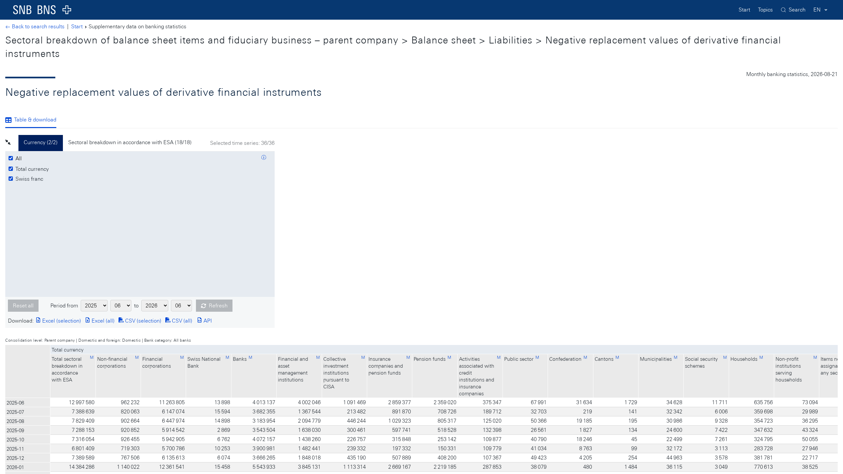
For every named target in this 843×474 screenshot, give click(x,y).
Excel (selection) (61, 321)
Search (797, 10)
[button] (11, 143)
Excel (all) (102, 321)
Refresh (218, 306)
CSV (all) (181, 321)
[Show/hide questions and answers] (263, 158)
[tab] (33, 120)
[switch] (19, 159)
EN (817, 10)
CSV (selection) (142, 321)
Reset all (23, 306)
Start (744, 10)
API (207, 321)
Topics (765, 10)
